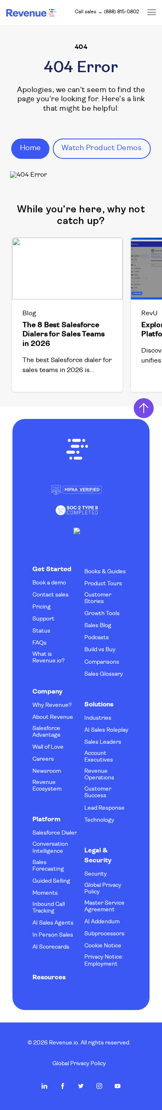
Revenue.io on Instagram (99, 1086)
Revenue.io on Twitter (81, 1086)
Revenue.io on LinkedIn (44, 1086)
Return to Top (144, 408)
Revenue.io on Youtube (117, 1086)
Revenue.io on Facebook (62, 1086)
